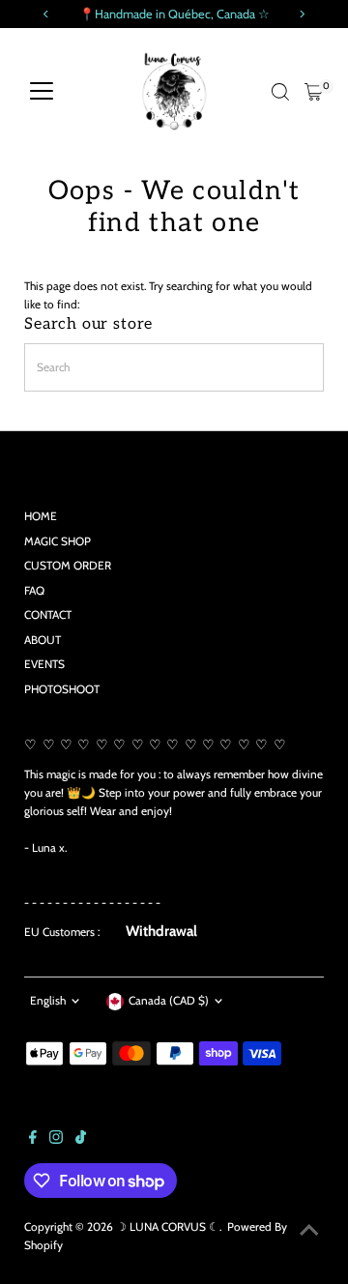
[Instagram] (56, 1140)
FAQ (34, 591)
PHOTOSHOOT (62, 689)
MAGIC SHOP (57, 541)
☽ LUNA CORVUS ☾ (167, 1227)
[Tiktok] (81, 1140)
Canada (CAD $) (169, 1000)
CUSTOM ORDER (67, 565)
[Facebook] (33, 1140)
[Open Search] (280, 92)
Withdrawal (161, 931)
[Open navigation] (41, 92)
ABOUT (42, 640)
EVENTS (44, 664)
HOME (40, 516)
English (48, 1000)
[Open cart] (314, 92)
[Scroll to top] (309, 1230)
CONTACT (48, 615)
